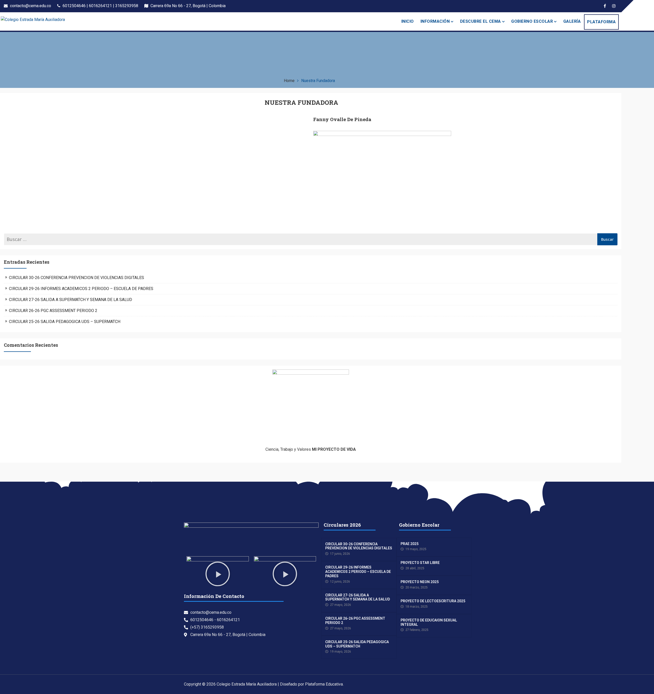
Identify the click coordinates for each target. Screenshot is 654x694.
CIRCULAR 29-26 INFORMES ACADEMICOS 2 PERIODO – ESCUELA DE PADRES (81, 288)
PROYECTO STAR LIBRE (420, 563)
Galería (572, 21)
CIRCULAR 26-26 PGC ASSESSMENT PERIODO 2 (53, 310)
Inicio (407, 21)
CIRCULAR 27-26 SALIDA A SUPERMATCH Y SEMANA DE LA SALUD (70, 299)
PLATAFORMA (601, 21)
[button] (217, 574)
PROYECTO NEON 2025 (420, 582)
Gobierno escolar (532, 21)
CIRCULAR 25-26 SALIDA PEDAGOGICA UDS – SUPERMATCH (64, 321)
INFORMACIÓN (435, 21)
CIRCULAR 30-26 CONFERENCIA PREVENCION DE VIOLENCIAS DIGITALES (76, 277)
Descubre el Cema (480, 21)
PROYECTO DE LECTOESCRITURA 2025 (433, 601)
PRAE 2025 (409, 544)
